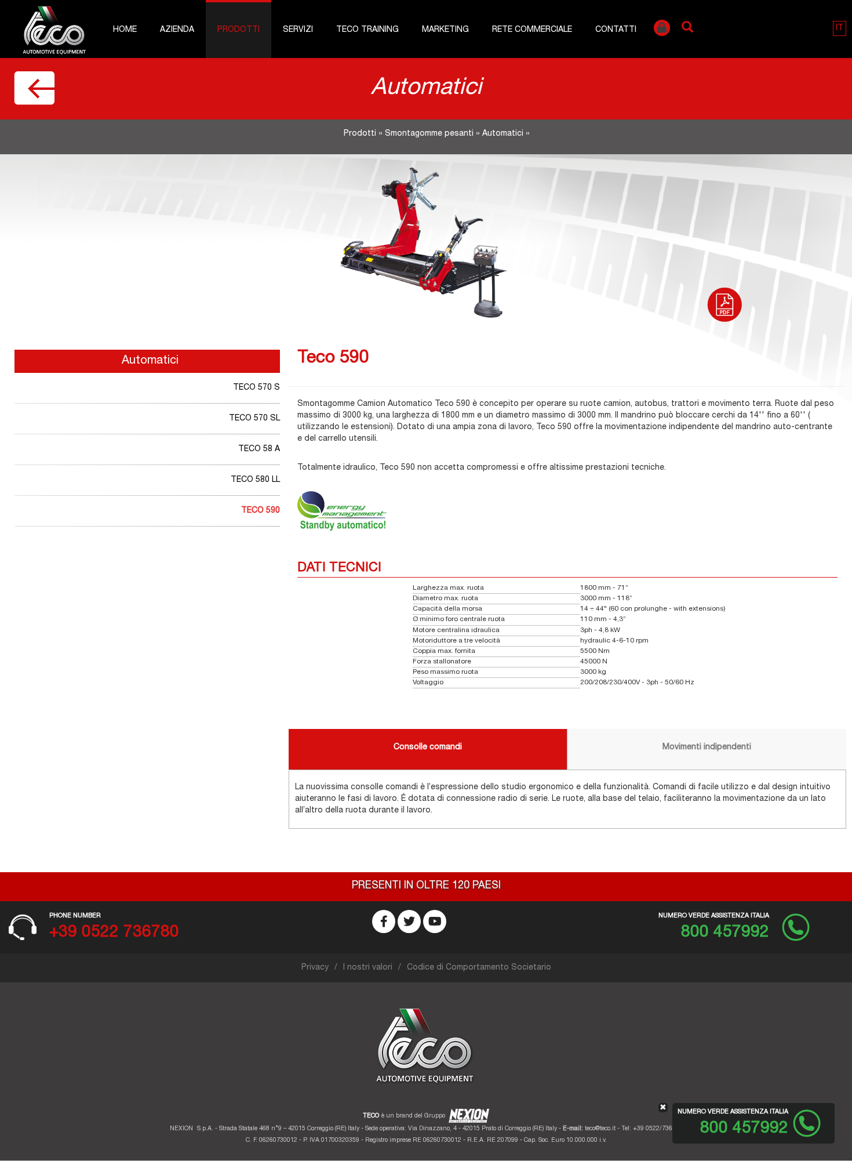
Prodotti (238, 30)
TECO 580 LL (255, 480)
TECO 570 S (256, 388)
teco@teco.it (600, 1129)
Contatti (615, 30)
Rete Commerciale (532, 30)
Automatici (502, 134)
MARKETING (445, 30)
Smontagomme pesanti (429, 134)
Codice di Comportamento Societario (479, 968)
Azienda (177, 30)
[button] (839, 28)
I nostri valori (367, 968)
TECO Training (367, 30)
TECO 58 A (259, 449)
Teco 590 (260, 511)
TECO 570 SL (254, 419)
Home (125, 30)
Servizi (298, 30)
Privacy (315, 968)
